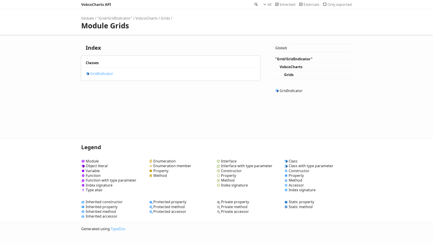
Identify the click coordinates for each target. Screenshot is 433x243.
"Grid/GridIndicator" (114, 18)
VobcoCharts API (96, 4)
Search (255, 4)
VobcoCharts (147, 18)
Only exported (339, 4)
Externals (311, 4)
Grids (165, 18)
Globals (87, 18)
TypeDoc (118, 228)
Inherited (287, 4)
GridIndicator (101, 73)
